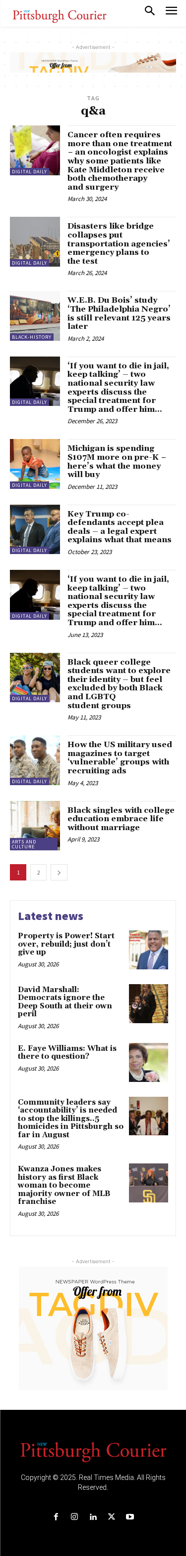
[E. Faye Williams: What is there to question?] (148, 1062)
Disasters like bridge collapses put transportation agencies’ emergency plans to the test (118, 243)
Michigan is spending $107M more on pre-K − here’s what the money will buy (116, 461)
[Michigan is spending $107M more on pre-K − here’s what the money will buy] (35, 464)
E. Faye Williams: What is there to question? (67, 1053)
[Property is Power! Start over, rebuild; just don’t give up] (148, 949)
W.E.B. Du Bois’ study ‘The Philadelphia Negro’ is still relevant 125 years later (119, 313)
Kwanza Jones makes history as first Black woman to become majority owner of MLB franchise (64, 1185)
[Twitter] (111, 1517)
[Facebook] (56, 1517)
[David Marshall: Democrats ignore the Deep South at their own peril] (148, 1003)
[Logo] (93, 1451)
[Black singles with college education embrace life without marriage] (35, 826)
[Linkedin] (93, 1517)
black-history (32, 337)
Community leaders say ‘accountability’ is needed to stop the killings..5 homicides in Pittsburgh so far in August (71, 1119)
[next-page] (59, 872)
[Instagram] (74, 1517)
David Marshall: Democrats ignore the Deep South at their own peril (65, 1002)
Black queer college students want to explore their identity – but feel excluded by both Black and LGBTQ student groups (119, 684)
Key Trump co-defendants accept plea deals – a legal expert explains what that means (119, 527)
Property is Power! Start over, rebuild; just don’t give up (66, 944)
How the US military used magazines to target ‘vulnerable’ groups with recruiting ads (119, 758)
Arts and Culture (24, 844)
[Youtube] (129, 1517)
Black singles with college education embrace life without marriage (121, 819)
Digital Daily (29, 171)
